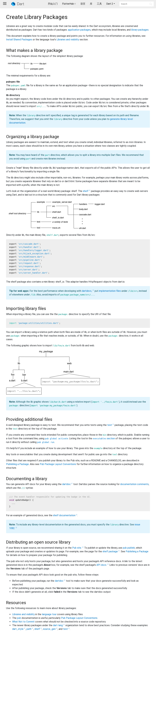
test (109, 425)
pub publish (129, 547)
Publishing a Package (17, 464)
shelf (85, 191)
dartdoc (66, 484)
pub (19, 618)
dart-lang (58, 625)
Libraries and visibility (68, 39)
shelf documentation (64, 515)
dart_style (17, 629)
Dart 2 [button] (109, 3)
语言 (82, 3)
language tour (49, 614)
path (29, 629)
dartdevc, (87, 290)
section (104, 438)
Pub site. (77, 547)
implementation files (110, 290)
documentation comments (134, 484)
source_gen (49, 629)
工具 (99, 3)
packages (79, 29)
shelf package (110, 551)
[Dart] (17, 4)
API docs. (101, 564)
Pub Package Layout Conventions (58, 464)
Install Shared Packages (19, 39)
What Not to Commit (23, 621)
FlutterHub (68, 3)
